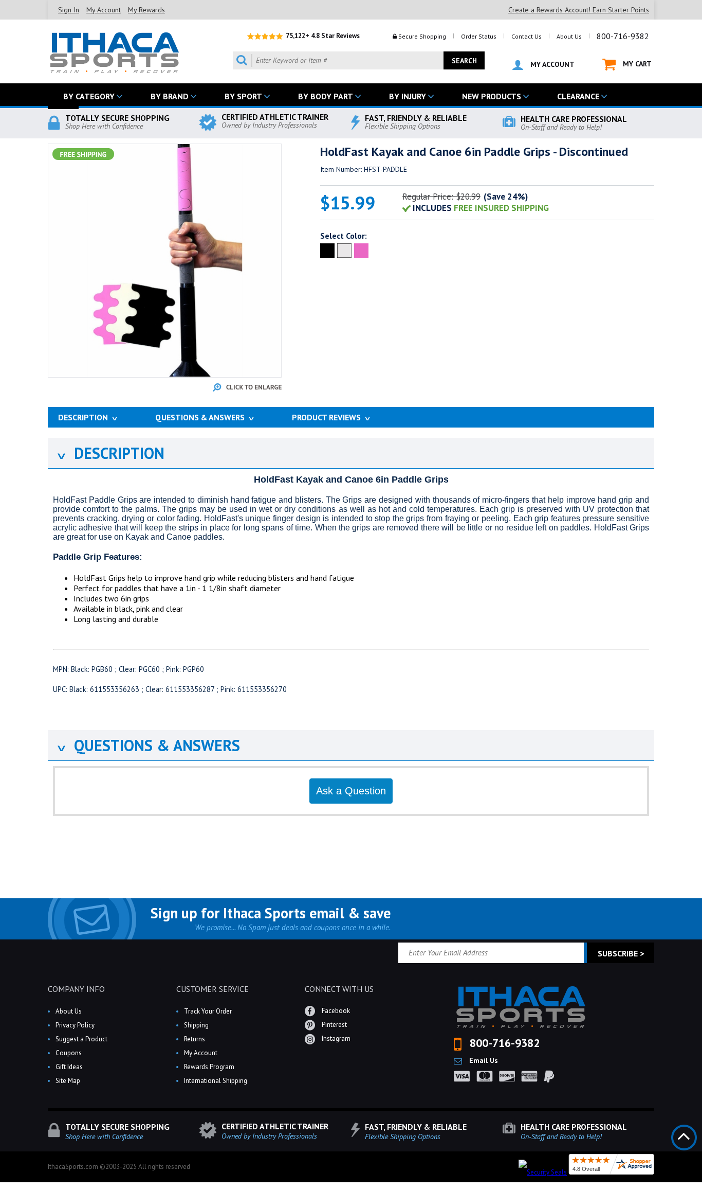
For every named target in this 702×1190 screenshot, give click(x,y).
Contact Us (526, 36)
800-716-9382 (623, 36)
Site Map (68, 1080)
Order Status (478, 36)
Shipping (196, 1025)
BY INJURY (407, 96)
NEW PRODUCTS (491, 96)
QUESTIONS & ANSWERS (148, 745)
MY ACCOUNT (551, 64)
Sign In (68, 9)
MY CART (636, 63)
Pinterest (333, 1024)
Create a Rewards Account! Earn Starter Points (578, 9)
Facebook (335, 1010)
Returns (194, 1039)
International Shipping (215, 1080)
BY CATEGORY (89, 96)
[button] (701, 1189)
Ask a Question (351, 790)
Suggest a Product (81, 1039)
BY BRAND (170, 96)
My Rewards (146, 9)
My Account (103, 9)
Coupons (69, 1053)
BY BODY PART (325, 96)
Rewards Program (209, 1066)
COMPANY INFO (76, 989)
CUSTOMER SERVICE (212, 989)
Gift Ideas (69, 1066)
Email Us (482, 1060)
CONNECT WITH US (339, 989)
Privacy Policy (75, 1025)
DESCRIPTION (110, 453)
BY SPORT (243, 96)
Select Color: (343, 235)
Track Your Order (208, 1011)
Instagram (335, 1038)
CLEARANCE (578, 96)
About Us (569, 36)
